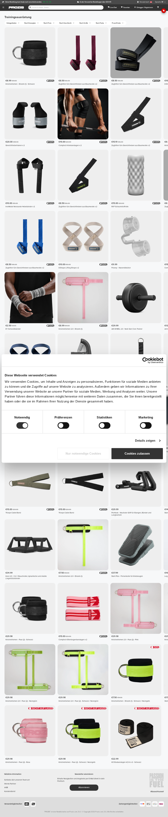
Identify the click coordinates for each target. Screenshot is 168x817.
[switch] (63, 425)
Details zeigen (145, 440)
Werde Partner (10, 784)
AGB (6, 787)
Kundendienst (9, 791)
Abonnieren (84, 787)
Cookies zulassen (137, 453)
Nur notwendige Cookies (83, 453)
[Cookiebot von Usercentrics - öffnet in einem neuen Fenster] (145, 360)
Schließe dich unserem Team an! (17, 780)
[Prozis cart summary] (158, 7)
